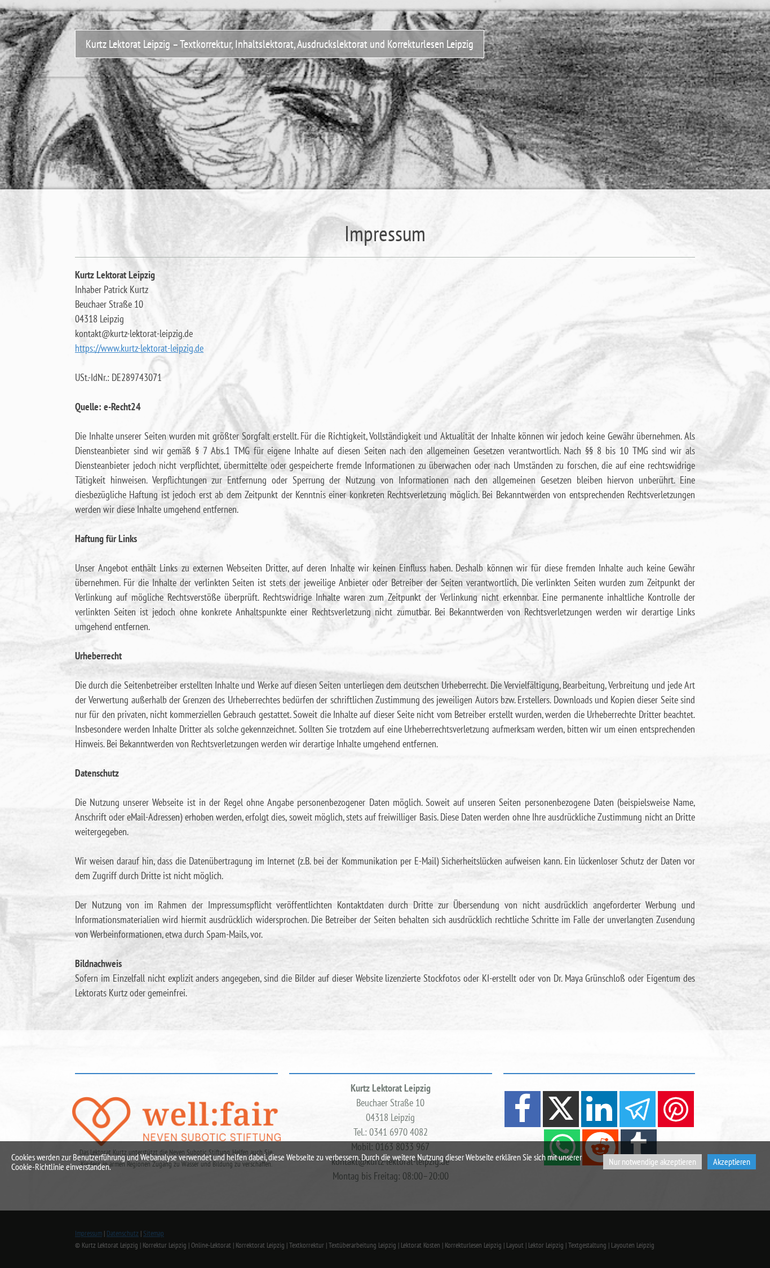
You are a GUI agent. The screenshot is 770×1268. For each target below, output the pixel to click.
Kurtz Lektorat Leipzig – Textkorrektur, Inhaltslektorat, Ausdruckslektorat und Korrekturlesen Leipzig (279, 44)
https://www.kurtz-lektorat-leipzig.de (139, 348)
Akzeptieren (731, 1161)
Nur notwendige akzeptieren (652, 1161)
